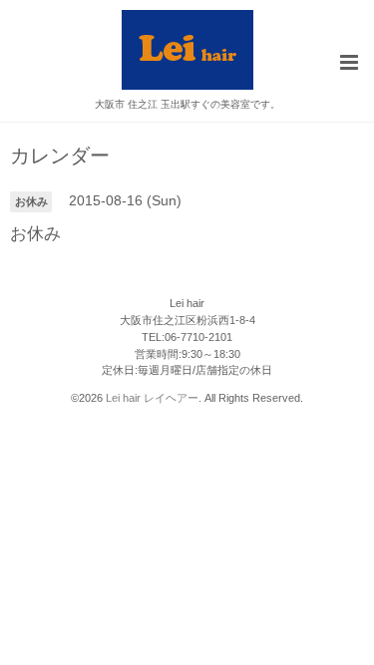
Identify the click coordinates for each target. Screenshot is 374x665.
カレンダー (60, 156)
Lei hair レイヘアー (152, 398)
